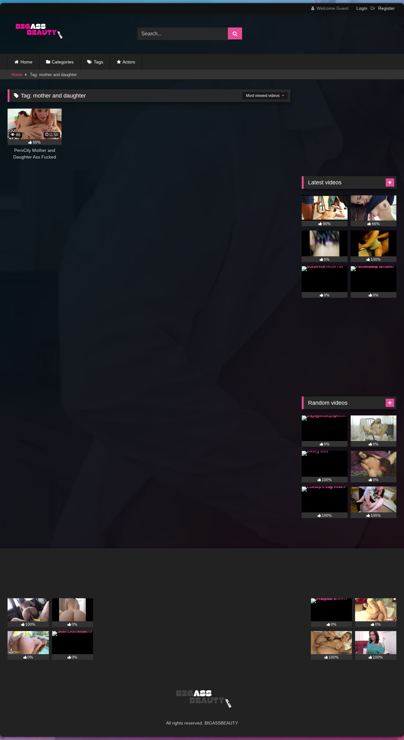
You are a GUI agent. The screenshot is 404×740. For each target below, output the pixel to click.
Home (27, 61)
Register (386, 8)
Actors (128, 61)
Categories (63, 61)
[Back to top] (384, 721)
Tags (98, 61)
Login (361, 8)
